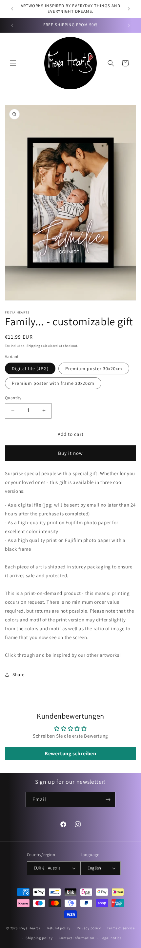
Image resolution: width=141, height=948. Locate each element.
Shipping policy (39, 938)
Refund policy (58, 928)
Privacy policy (89, 928)
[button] (13, 63)
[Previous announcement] (12, 9)
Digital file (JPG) (30, 368)
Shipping (33, 346)
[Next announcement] (129, 9)
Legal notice (110, 938)
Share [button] (18, 674)
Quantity (13, 398)
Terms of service (120, 928)
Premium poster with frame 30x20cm (53, 383)
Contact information (76, 938)
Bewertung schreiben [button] (70, 753)
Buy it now (70, 453)
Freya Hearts (29, 927)
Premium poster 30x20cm (93, 368)
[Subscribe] (108, 799)
